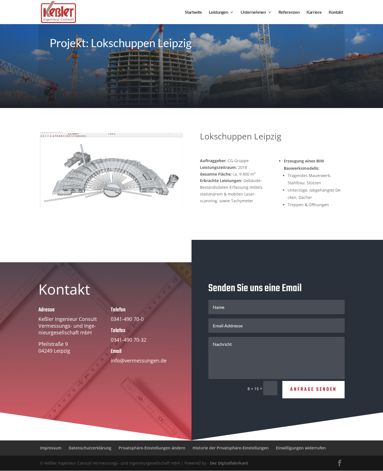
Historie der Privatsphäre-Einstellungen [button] (231, 448)
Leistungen (218, 12)
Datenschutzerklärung (90, 448)
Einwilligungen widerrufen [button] (301, 448)
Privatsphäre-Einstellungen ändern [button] (152, 448)
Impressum (50, 448)
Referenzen (288, 12)
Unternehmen (253, 12)
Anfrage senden (313, 389)
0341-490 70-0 (127, 319)
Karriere (314, 12)
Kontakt (336, 12)
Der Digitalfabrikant (229, 463)
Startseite (193, 12)
